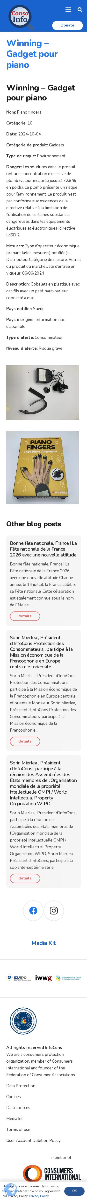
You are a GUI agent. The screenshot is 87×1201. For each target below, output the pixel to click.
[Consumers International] (52, 1173)
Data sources (18, 1108)
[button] (80, 9)
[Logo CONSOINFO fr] (20, 16)
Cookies (13, 1097)
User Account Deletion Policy (33, 1140)
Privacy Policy (39, 1196)
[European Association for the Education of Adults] (43, 969)
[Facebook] (33, 910)
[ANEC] (68, 969)
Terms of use (18, 1129)
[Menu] (68, 10)
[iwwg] (18, 969)
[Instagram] (54, 910)
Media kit (14, 1118)
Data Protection (20, 1086)
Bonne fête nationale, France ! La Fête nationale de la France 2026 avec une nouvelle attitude (43, 549)
